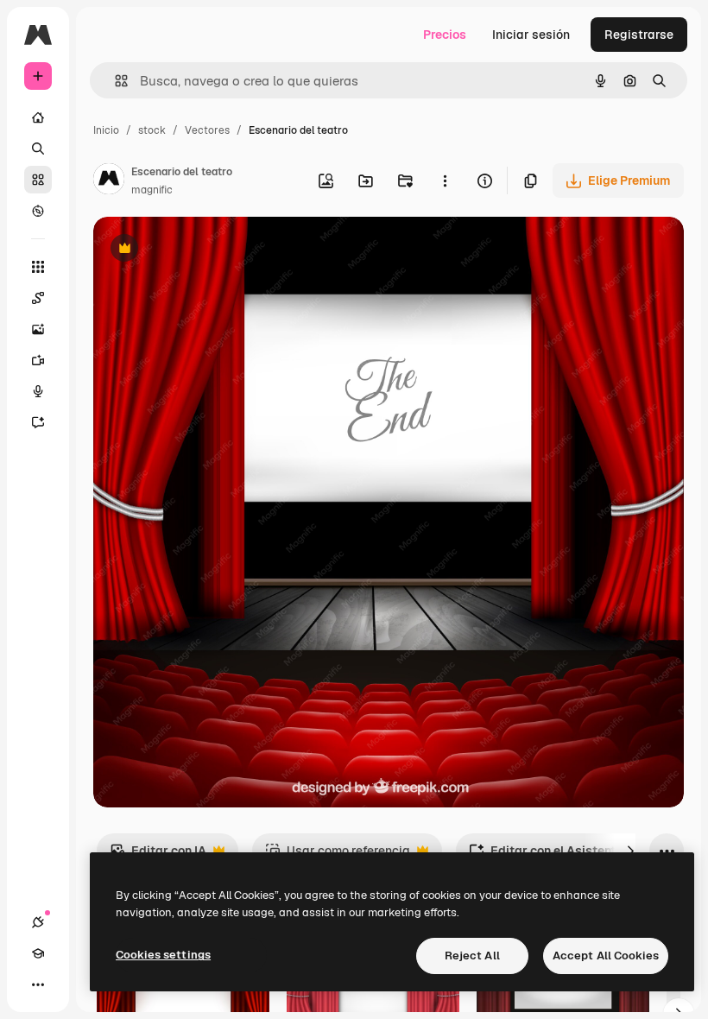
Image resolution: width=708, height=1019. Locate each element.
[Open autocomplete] (114, 80)
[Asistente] (38, 422)
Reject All (472, 955)
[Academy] (38, 953)
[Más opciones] (444, 180)
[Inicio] (38, 117)
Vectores (207, 130)
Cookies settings (163, 954)
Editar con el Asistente (546, 855)
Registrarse (638, 34)
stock (152, 130)
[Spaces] (38, 298)
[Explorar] (38, 211)
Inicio (106, 130)
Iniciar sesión (531, 34)
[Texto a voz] (38, 391)
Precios (444, 34)
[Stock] (38, 179)
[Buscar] (38, 148)
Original (204, 250)
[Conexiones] (38, 922)
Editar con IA (158, 855)
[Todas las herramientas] (38, 267)
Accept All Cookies (606, 955)
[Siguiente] (630, 850)
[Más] (38, 984)
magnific (152, 190)
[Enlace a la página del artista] (108, 181)
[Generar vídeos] (38, 360)
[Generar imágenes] (38, 329)
